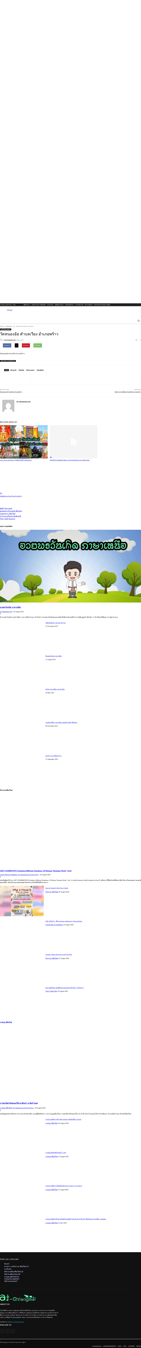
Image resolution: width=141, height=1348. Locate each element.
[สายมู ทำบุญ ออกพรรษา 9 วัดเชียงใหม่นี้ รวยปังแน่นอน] (24, 441)
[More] (46, 345)
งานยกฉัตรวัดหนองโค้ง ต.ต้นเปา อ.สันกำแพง (19, 1103)
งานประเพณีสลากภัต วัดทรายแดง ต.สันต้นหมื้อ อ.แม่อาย (63, 1119)
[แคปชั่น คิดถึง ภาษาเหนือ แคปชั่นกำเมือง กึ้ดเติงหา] (22, 735)
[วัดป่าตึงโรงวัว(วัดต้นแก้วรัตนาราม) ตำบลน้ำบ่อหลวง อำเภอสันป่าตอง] (73, 441)
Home (2, 326)
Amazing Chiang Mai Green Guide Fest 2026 (58, 954)
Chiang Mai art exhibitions (8, 875)
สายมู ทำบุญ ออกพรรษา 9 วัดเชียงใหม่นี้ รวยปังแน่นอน (16, 460)
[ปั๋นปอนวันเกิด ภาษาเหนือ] (22, 669)
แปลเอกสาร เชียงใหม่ (7, 514)
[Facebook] (3, 379)
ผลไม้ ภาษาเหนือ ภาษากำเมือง (55, 689)
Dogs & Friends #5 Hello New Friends (56, 888)
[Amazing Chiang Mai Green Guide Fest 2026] (22, 967)
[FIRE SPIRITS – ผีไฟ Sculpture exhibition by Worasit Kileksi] (22, 934)
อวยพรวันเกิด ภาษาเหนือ (10, 607)
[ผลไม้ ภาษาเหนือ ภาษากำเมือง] (22, 702)
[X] (10, 379)
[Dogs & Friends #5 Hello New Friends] (22, 901)
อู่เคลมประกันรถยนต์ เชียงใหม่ (11, 511)
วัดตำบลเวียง (13, 370)
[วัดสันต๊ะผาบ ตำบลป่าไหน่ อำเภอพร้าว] (24, 478)
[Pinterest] (18, 379)
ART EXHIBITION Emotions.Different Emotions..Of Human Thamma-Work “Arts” (36, 871)
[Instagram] (13, 1331)
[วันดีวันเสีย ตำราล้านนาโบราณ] (22, 635)
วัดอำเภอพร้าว (7, 329)
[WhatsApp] (25, 379)
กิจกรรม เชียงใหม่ (51, 892)
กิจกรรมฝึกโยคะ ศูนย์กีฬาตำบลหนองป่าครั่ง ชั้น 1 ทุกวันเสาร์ (64, 988)
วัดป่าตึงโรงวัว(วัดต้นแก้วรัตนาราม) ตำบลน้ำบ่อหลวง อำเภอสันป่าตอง (69, 460)
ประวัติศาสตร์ (8, 326)
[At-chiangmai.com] (1, 340)
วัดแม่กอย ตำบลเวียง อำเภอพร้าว (11, 392)
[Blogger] (2, 1331)
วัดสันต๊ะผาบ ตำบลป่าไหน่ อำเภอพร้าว (11, 496)
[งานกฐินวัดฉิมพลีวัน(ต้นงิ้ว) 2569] (22, 1165)
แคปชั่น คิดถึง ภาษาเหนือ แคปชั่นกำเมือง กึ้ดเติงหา (61, 722)
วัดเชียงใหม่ (21, 370)
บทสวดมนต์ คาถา (6, 601)
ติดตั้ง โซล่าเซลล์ (6, 508)
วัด (14, 326)
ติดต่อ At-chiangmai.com (16, 1322)
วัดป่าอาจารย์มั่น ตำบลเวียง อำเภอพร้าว (128, 392)
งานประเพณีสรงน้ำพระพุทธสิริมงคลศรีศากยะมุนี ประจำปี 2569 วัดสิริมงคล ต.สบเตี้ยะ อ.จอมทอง (75, 1219)
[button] (138, 320)
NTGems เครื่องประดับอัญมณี (10, 516)
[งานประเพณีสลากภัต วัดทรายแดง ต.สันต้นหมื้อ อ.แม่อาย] (22, 1132)
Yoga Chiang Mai (51, 991)
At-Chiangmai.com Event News (28, 875)
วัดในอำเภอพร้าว (30, 370)
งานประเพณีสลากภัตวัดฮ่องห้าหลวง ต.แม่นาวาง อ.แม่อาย (63, 1186)
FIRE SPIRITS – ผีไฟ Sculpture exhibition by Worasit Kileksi (63, 921)
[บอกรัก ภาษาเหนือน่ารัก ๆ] (22, 768)
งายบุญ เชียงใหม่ (6, 1022)
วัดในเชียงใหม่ (40, 370)
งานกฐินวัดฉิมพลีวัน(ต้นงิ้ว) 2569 (55, 1152)
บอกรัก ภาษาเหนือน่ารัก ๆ (53, 756)
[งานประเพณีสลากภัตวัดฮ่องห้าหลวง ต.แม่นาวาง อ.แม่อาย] (22, 1198)
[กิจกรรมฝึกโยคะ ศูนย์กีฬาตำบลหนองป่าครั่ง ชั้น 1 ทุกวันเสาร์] (22, 1000)
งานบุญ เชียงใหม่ (6, 1108)
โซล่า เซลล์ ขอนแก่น (7, 519)
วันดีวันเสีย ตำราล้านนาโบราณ (55, 623)
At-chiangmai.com (9, 340)
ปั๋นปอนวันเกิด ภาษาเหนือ (53, 656)
